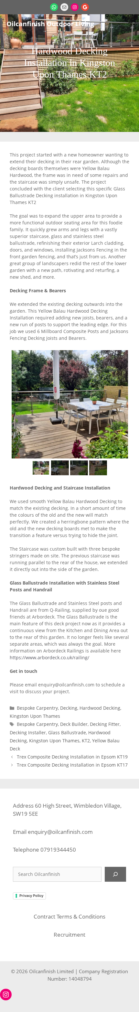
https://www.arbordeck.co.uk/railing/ (49, 657)
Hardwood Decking (100, 708)
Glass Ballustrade (67, 732)
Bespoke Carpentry (37, 708)
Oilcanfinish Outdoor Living (50, 23)
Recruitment (69, 934)
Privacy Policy (31, 895)
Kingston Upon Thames (35, 716)
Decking (68, 708)
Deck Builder (74, 724)
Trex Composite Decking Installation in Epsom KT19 (72, 757)
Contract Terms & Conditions (69, 916)
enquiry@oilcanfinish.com (60, 831)
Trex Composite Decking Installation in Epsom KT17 (72, 765)
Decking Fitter (105, 724)
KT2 (86, 740)
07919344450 (58, 849)
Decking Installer (28, 732)
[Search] (115, 874)
